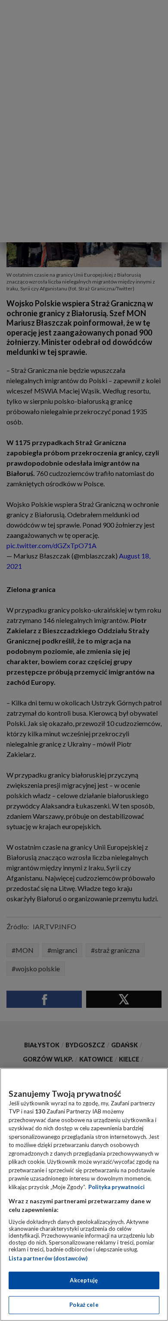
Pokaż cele (83, 1304)
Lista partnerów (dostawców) (48, 1258)
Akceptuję (84, 1280)
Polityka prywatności (116, 1187)
